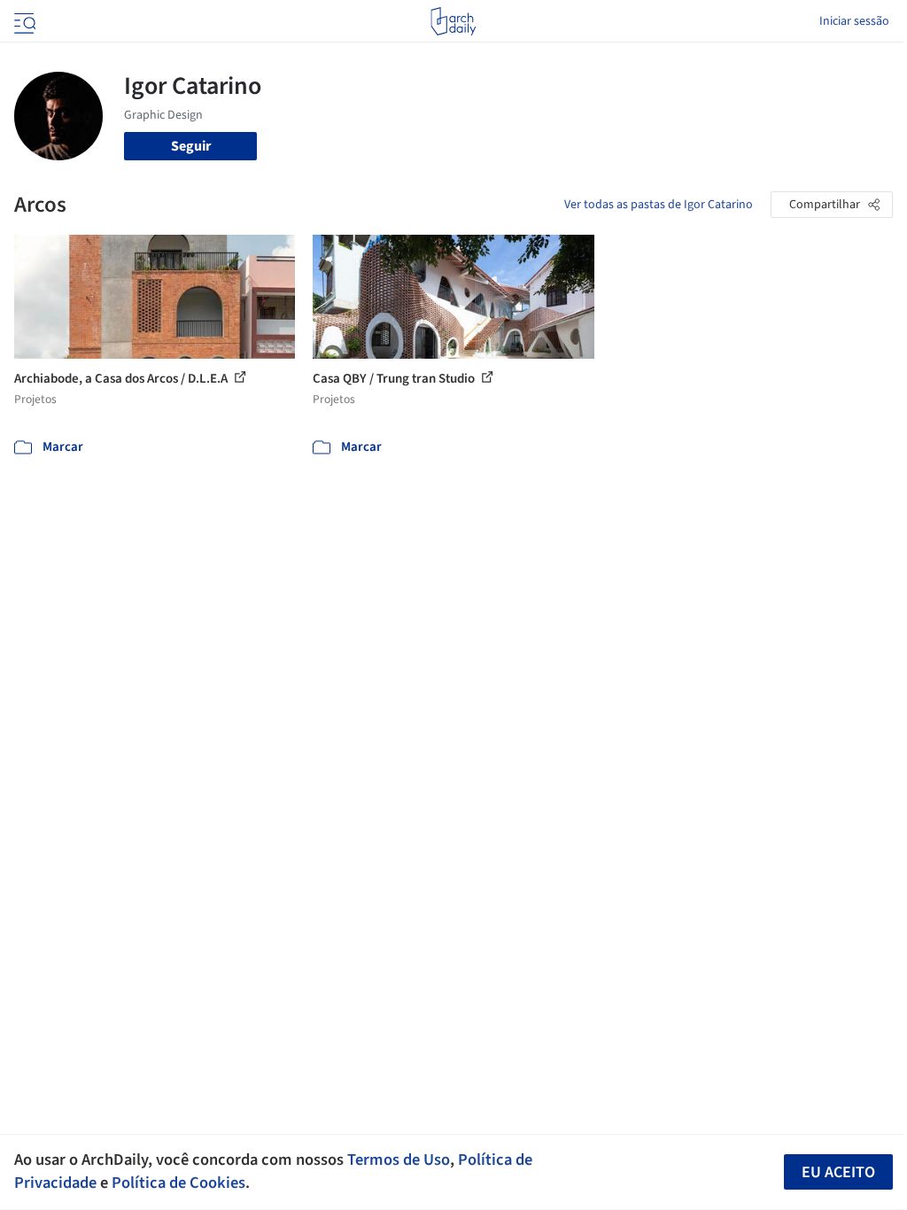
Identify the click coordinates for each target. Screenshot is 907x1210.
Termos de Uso (398, 1159)
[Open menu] (23, 21)
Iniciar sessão (854, 21)
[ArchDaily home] (453, 21)
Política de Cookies (178, 1182)
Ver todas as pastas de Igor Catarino (658, 204)
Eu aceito (838, 1172)
